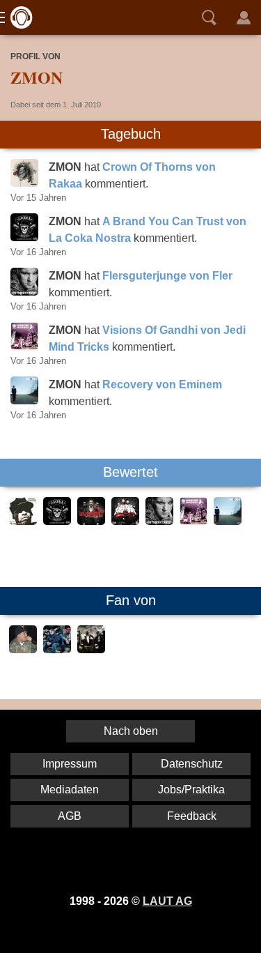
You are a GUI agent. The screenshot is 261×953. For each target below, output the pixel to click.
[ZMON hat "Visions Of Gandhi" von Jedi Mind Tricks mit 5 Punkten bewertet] (193, 521)
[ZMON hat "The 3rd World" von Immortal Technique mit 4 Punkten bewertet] (23, 521)
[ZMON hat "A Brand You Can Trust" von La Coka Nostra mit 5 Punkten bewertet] (57, 521)
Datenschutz (192, 764)
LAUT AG (167, 901)
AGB (69, 816)
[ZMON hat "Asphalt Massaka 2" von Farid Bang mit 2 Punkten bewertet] (125, 521)
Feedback (191, 816)
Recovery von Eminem (162, 384)
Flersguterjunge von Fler (167, 276)
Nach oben (131, 731)
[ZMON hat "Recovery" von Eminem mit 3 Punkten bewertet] (228, 521)
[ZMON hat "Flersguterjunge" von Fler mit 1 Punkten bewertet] (159, 521)
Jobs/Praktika (191, 789)
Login (243, 17)
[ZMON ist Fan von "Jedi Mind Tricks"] (57, 649)
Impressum (69, 764)
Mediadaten (69, 789)
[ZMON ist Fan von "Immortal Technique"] (23, 649)
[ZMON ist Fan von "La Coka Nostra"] (91, 649)
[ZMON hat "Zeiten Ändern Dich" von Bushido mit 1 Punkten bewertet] (91, 521)
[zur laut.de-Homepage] (17, 17)
